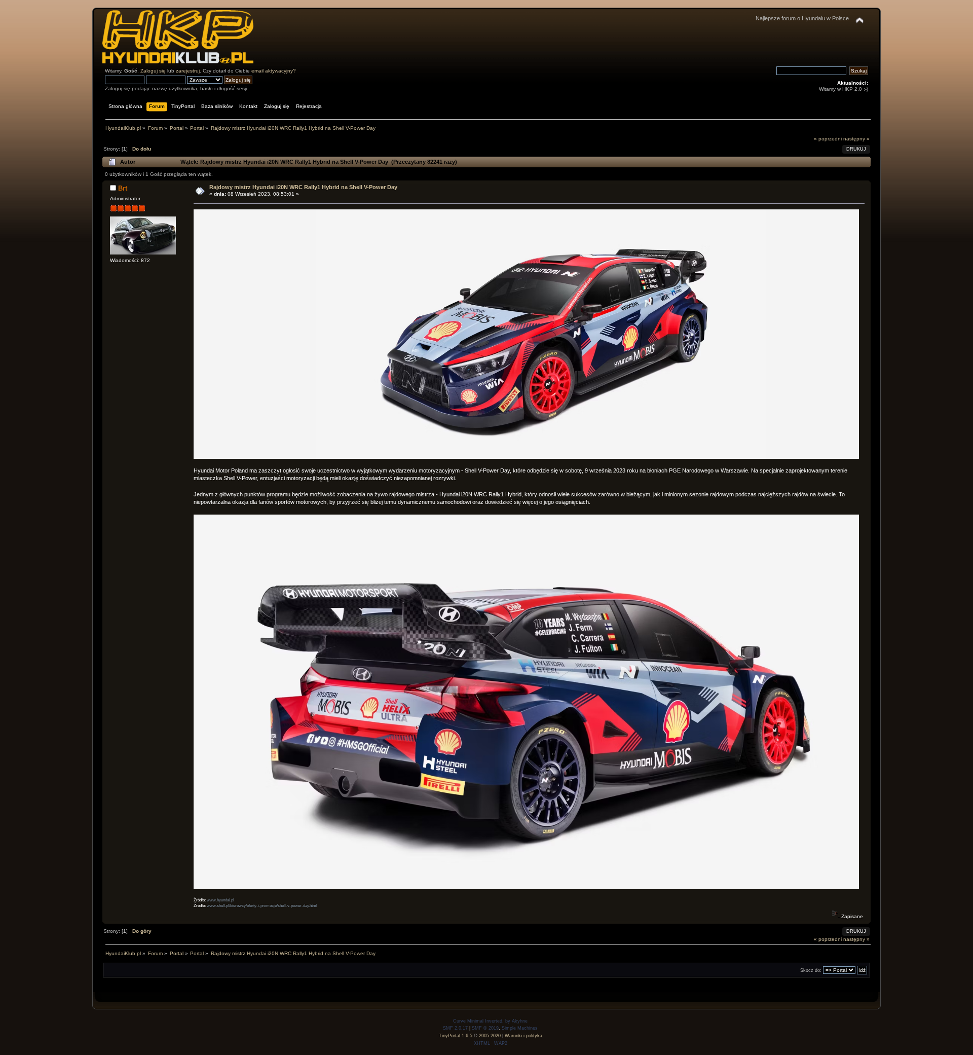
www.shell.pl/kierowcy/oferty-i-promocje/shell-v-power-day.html (262, 905)
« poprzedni (828, 138)
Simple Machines (520, 1028)
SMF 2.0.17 (455, 1028)
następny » (856, 138)
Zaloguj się (153, 71)
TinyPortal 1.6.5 (455, 1035)
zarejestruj (188, 71)
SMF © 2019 (485, 1028)
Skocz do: (810, 970)
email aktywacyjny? (273, 71)
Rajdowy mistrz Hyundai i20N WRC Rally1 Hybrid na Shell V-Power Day (303, 187)
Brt (122, 188)
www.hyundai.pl (220, 900)
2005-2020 (490, 1035)
